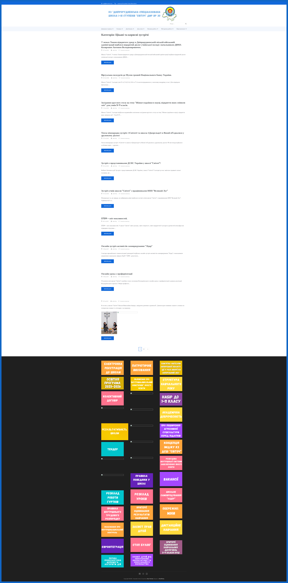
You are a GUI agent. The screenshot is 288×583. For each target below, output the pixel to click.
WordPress (161, 578)
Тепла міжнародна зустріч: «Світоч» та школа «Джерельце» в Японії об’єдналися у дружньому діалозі (142, 134)
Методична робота (166, 29)
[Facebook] (139, 574)
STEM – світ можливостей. (114, 218)
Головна (119, 29)
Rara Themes (150, 578)
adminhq (115, 50)
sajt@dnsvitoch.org (107, 3)
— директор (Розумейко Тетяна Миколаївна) (126, 3)
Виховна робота (152, 29)
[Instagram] (143, 574)
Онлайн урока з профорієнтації (116, 273)
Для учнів (140, 29)
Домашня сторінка (106, 29)
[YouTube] (147, 574)
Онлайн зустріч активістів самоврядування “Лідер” (126, 246)
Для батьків (129, 29)
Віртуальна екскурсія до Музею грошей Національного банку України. (136, 75)
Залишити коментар (124, 50)
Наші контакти (181, 29)
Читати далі (107, 62)
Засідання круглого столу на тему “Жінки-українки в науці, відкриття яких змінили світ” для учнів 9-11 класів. (143, 103)
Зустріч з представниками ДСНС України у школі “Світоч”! (130, 163)
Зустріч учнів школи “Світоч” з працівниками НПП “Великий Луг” (134, 190)
